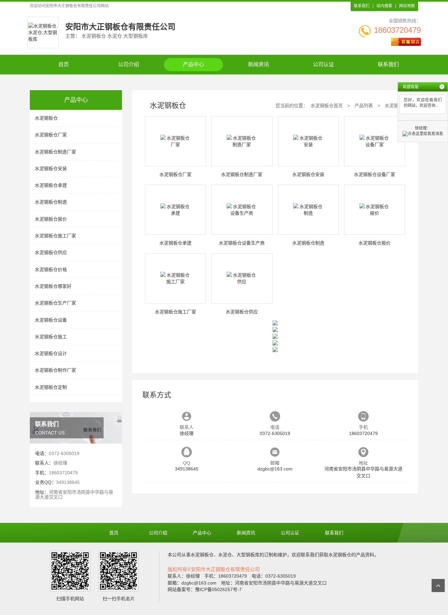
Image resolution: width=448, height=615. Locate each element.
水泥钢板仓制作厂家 (55, 370)
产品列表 (364, 105)
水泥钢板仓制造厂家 (55, 151)
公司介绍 (128, 64)
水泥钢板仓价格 (51, 269)
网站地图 (407, 6)
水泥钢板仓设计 (51, 353)
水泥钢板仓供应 (51, 252)
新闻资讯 (258, 64)
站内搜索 (384, 6)
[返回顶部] (438, 585)
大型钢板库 (247, 554)
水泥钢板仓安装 (51, 168)
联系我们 (362, 6)
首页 (63, 64)
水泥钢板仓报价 (51, 219)
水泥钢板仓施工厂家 (55, 235)
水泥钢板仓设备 (51, 320)
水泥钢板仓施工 (51, 336)
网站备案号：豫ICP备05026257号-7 (205, 589)
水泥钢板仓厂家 (51, 134)
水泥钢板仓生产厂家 (55, 303)
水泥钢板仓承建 (51, 185)
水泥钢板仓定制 (51, 387)
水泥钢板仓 (46, 118)
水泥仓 (225, 554)
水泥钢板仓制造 (51, 202)
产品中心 (193, 64)
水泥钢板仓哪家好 (53, 286)
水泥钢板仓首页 (327, 105)
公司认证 (323, 64)
